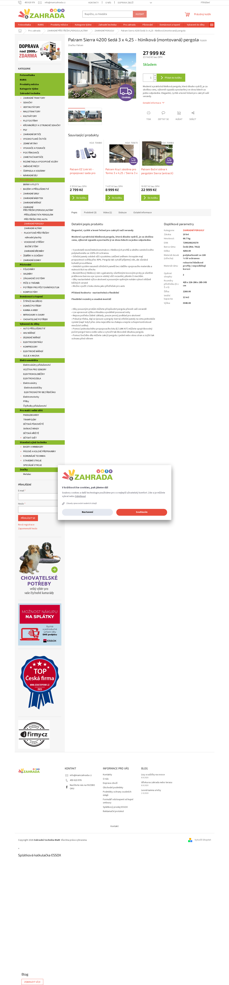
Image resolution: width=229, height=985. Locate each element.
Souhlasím (141, 512)
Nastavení (87, 512)
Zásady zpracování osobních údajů (81, 503)
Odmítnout (80, 496)
